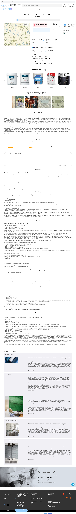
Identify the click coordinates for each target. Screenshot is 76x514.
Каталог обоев (25, 9)
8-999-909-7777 (16, 329)
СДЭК (49, 505)
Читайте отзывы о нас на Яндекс (65, 165)
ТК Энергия (50, 507)
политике (45, 513)
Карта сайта (33, 505)
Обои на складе (34, 9)
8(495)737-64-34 (26, 266)
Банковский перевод (51, 497)
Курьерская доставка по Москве (54, 502)
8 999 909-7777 (7, 496)
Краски (50, 9)
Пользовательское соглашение (36, 501)
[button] (16, 47)
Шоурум (32, 503)
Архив (32, 502)
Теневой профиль (56, 9)
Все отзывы (6, 165)
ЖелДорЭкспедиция (51, 506)
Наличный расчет (51, 495)
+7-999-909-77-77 (13, 7)
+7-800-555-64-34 (13, 5)
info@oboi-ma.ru (35, 251)
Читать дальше (31, 370)
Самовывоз (50, 501)
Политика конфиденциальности (37, 499)
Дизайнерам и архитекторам (36, 498)
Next (71, 80)
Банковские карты (51, 494)
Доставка (33, 494)
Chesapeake (41, 40)
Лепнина (45, 9)
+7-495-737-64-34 (13, 4)
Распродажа (64, 9)
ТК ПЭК (49, 503)
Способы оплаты (51, 493)
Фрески (40, 9)
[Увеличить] (17, 45)
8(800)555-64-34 (36, 329)
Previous (4, 80)
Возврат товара (34, 497)
